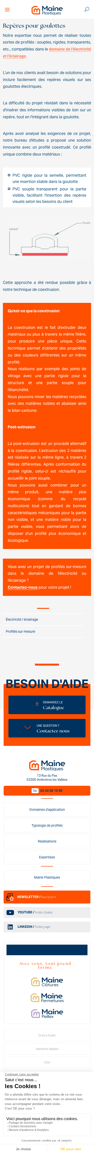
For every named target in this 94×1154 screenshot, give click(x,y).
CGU (47, 1062)
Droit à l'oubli (47, 1035)
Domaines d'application (47, 809)
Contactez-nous (23, 587)
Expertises (47, 857)
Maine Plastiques (47, 877)
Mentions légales (47, 1049)
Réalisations (47, 841)
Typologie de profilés (47, 825)
